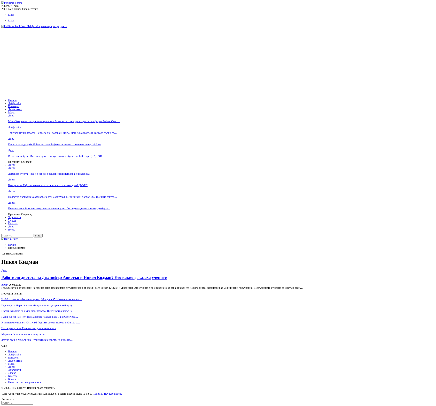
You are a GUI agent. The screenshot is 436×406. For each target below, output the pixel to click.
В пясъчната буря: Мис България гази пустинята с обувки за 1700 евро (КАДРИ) (55, 156)
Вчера (11, 229)
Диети (11, 164)
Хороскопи (14, 217)
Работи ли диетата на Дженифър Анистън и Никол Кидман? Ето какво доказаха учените (84, 277)
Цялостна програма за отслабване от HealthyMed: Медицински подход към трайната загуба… (62, 196)
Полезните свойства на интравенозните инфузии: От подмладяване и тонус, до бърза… (59, 208)
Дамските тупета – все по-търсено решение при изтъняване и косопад (49, 173)
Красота (13, 223)
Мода (11, 112)
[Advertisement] (63, 38)
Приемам (98, 393)
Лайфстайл (14, 103)
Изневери (13, 106)
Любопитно (15, 109)
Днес (11, 115)
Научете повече (113, 393)
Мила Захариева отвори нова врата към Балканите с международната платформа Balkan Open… (64, 121)
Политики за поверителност (24, 382)
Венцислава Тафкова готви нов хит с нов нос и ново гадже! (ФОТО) (48, 185)
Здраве (12, 220)
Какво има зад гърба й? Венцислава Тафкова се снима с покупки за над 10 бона (54, 144)
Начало (12, 100)
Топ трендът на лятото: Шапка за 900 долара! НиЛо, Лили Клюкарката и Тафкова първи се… (62, 132)
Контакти (13, 379)
